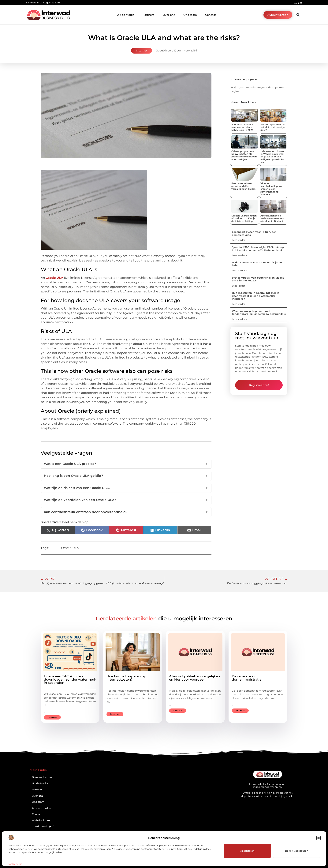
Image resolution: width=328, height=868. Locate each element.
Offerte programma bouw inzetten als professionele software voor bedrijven (244, 155)
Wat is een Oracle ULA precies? (126, 464)
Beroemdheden (42, 777)
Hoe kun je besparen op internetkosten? (126, 677)
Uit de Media (125, 15)
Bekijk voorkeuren (296, 850)
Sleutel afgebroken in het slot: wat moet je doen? (272, 127)
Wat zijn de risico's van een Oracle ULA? (126, 488)
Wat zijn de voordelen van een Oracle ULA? (126, 500)
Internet (141, 50)
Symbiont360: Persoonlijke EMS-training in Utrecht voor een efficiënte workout (258, 249)
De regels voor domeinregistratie (246, 677)
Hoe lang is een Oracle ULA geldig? (126, 476)
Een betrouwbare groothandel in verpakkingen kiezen (243, 186)
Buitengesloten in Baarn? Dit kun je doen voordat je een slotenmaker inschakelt (255, 295)
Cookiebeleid (15, 863)
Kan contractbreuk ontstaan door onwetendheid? (126, 512)
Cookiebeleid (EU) (43, 826)
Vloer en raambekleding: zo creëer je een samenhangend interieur (271, 189)
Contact (210, 15)
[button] (318, 838)
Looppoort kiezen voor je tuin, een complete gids (254, 233)
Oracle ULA (70, 548)
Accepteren (247, 850)
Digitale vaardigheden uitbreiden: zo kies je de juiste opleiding (244, 218)
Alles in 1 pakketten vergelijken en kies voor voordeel (194, 677)
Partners (148, 15)
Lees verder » (239, 240)
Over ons (169, 15)
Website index (41, 820)
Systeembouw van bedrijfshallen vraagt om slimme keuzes (258, 279)
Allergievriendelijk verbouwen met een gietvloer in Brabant (272, 218)
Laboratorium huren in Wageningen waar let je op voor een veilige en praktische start (272, 157)
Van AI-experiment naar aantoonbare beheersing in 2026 (242, 127)
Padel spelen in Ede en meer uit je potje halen (258, 264)
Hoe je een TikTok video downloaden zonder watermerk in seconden (70, 679)
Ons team (190, 15)
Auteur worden (41, 808)
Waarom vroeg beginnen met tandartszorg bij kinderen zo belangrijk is (259, 313)
